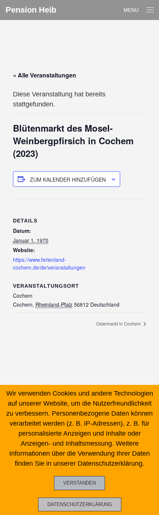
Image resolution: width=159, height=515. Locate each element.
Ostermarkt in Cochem (119, 323)
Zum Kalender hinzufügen (68, 179)
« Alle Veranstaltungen (44, 75)
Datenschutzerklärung (79, 504)
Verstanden (79, 483)
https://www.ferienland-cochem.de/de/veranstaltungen (49, 263)
